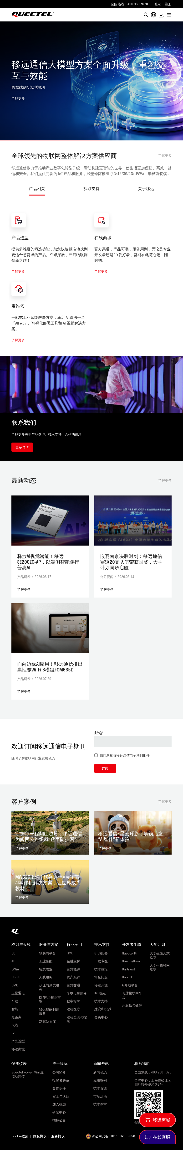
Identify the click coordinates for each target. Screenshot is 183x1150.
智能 (14, 1008)
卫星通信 (18, 992)
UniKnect (128, 969)
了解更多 (18, 98)
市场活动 (100, 1096)
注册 (168, 3)
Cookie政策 (19, 1136)
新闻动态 (100, 1072)
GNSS (15, 985)
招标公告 (59, 1120)
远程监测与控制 (77, 1019)
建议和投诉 (102, 1008)
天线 (14, 1024)
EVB (13, 1033)
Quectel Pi (129, 953)
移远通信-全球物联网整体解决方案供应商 (32, 14)
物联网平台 (47, 953)
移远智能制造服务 (49, 1011)
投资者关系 (60, 1080)
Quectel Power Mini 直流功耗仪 (27, 1074)
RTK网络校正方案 (50, 999)
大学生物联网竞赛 (160, 967)
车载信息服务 (77, 992)
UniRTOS (127, 977)
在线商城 (103, 237)
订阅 (105, 768)
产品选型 (20, 237)
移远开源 (101, 985)
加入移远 (59, 1104)
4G (13, 961)
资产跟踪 (73, 977)
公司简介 (59, 1072)
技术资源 (100, 1088)
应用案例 (100, 1080)
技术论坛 (101, 969)
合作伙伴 (59, 1088)
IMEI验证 (100, 992)
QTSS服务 (101, 953)
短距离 (16, 1017)
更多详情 (22, 447)
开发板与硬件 (132, 1005)
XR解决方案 (47, 1021)
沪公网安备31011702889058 (113, 1136)
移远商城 (18, 1049)
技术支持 (101, 1001)
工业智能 (45, 961)
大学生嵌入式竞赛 (160, 955)
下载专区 (101, 961)
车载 (14, 1001)
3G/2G (15, 977)
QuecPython (131, 961)
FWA (69, 953)
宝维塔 (17, 306)
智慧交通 (73, 985)
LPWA (15, 969)
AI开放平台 (130, 985)
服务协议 (58, 1136)
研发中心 (59, 1112)
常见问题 (101, 977)
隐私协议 (39, 1136)
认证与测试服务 (49, 987)
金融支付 (73, 961)
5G (13, 953)
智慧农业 (45, 969)
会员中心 (101, 1017)
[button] (146, 15)
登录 (157, 3)
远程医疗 (73, 1008)
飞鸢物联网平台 (132, 995)
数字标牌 (73, 1001)
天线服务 (45, 977)
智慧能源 (73, 969)
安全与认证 (60, 1096)
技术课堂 (100, 1104)
